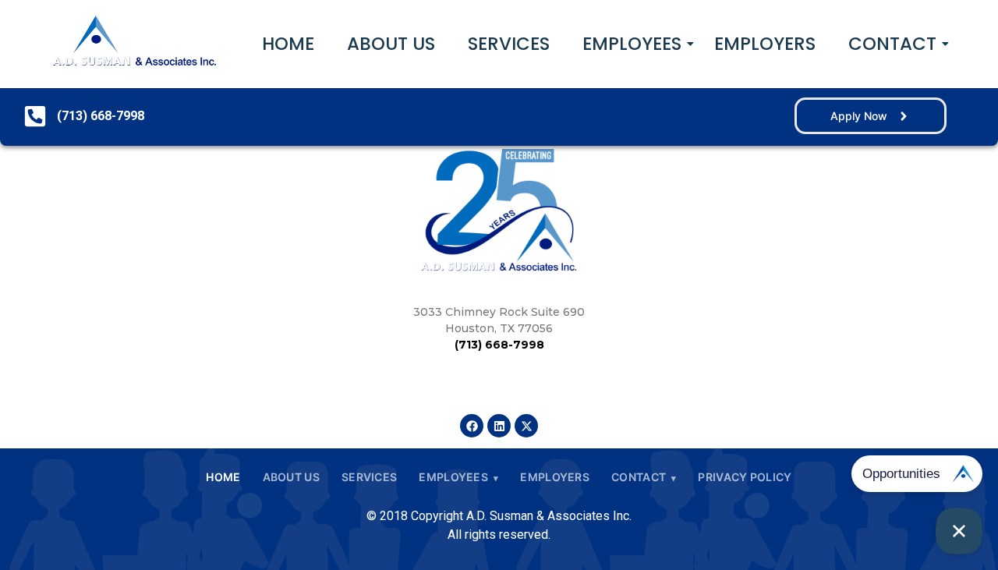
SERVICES (509, 44)
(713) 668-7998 (499, 345)
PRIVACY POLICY (744, 476)
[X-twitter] (526, 425)
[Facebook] (471, 425)
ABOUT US (391, 44)
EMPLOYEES (631, 44)
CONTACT (892, 44)
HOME (288, 44)
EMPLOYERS (765, 44)
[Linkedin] (499, 425)
